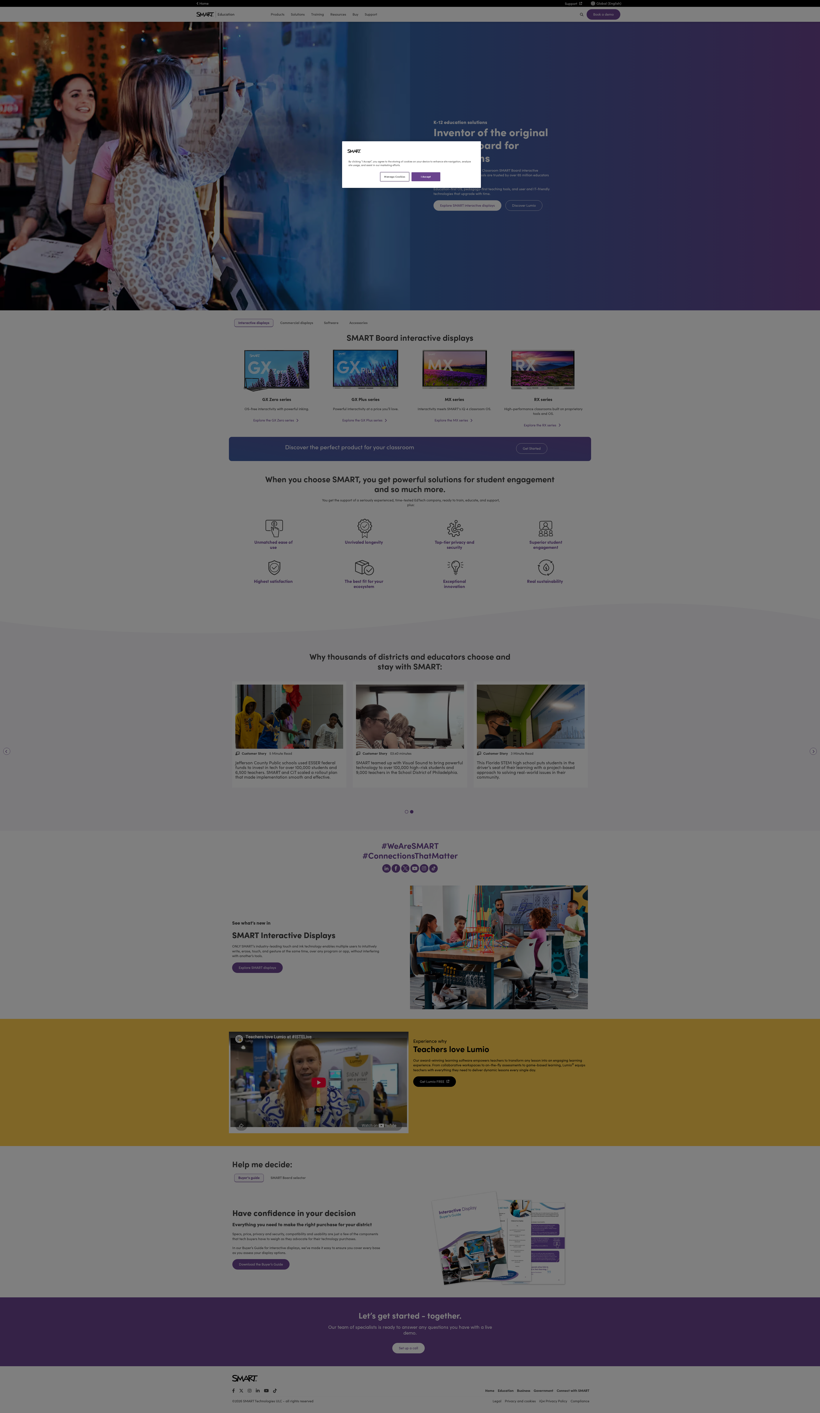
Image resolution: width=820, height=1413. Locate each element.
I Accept (426, 176)
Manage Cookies (394, 176)
